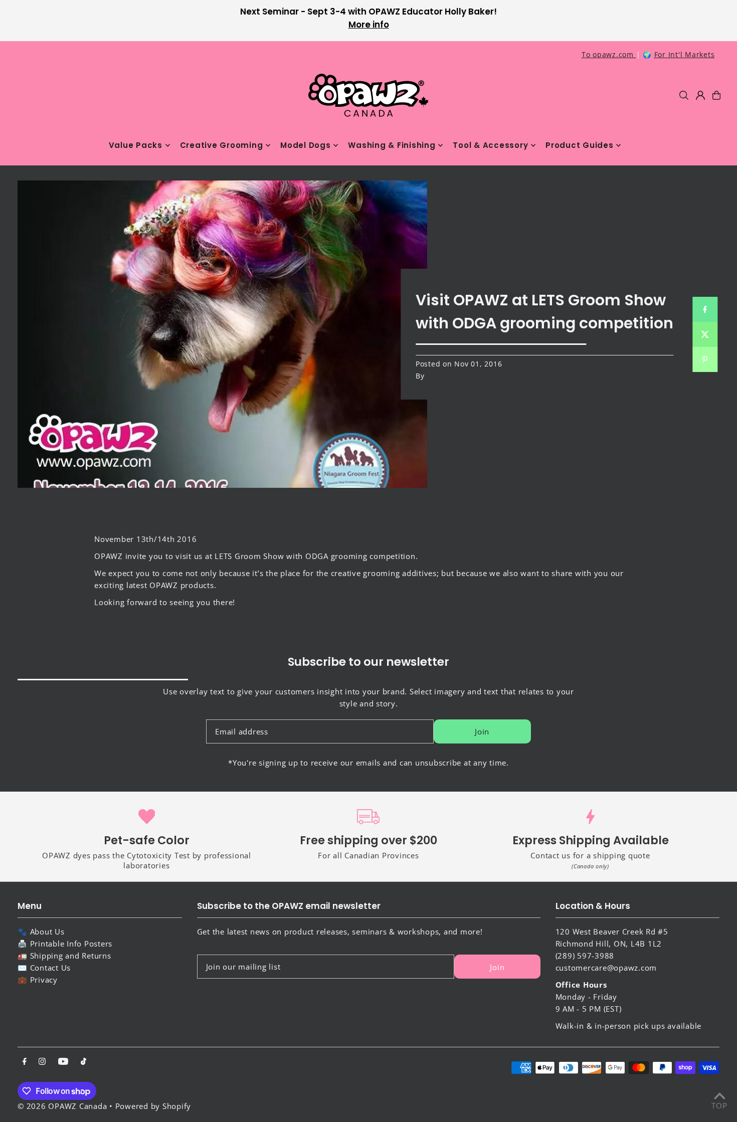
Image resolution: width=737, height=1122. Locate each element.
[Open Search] (683, 95)
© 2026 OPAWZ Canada (62, 1106)
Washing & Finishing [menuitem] (391, 145)
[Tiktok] (83, 1062)
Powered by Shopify (153, 1106)
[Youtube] (63, 1062)
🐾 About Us (41, 931)
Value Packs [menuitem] (135, 145)
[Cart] (716, 95)
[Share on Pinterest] (704, 359)
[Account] (700, 95)
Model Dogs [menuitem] (305, 145)
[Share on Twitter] (704, 334)
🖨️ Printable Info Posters (65, 944)
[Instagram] (42, 1062)
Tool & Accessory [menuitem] (490, 145)
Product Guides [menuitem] (579, 145)
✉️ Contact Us (44, 968)
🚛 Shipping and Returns (64, 956)
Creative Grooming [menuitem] (221, 145)
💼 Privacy (38, 980)
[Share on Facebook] (704, 309)
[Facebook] (25, 1062)
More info (368, 25)
